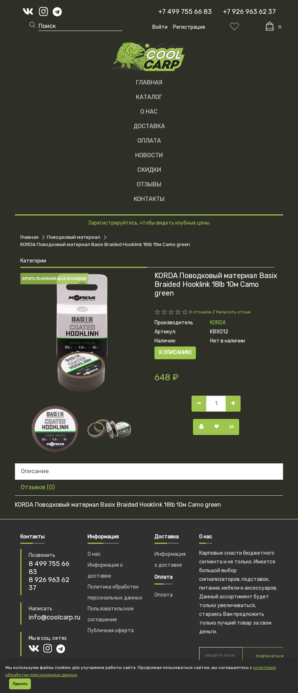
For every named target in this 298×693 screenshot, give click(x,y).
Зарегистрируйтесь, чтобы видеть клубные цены (149, 223)
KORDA (218, 323)
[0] (269, 26)
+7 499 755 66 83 (185, 12)
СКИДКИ (149, 169)
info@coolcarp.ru (54, 617)
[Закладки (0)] (234, 26)
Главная (149, 82)
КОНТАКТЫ (149, 198)
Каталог (149, 97)
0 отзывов (200, 311)
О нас (94, 554)
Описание (35, 471)
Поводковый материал (73, 237)
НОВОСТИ (149, 155)
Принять (20, 684)
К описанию (175, 352)
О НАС (149, 111)
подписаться (269, 655)
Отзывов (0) (38, 487)
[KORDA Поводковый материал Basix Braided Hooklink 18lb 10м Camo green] (82, 333)
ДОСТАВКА (149, 126)
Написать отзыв (233, 311)
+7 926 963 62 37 (249, 12)
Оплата (163, 595)
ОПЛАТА (149, 140)
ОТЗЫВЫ (149, 184)
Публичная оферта (111, 630)
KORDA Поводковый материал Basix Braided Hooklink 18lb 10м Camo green (105, 244)
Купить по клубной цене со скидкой (54, 279)
